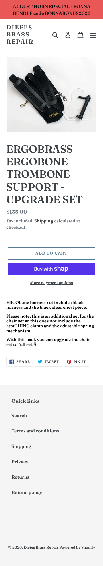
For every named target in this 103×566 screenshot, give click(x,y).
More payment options (51, 282)
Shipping (43, 221)
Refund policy (26, 492)
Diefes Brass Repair (20, 34)
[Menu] (93, 34)
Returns (20, 477)
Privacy (19, 461)
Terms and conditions (35, 431)
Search (19, 415)
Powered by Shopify (77, 547)
